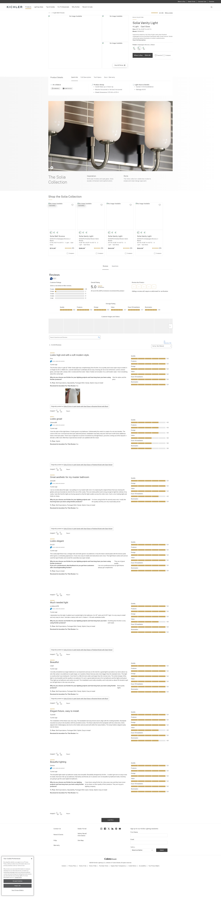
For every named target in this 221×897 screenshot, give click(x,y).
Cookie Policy (18, 877)
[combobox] (211, 7)
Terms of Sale (93, 866)
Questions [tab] (115, 266)
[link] (101, 287)
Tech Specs (97, 77)
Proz (51, 358)
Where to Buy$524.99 (142, 55)
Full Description (86, 77)
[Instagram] (101, 829)
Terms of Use (82, 866)
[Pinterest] (116, 829)
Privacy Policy (72, 866)
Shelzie (52, 765)
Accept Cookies (17, 881)
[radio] (134, 48)
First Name (134, 832)
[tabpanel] (110, 547)
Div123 (52, 544)
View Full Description (139, 40)
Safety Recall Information (82, 834)
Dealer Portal (82, 829)
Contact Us (57, 829)
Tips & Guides (50, 7)
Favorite (159, 55)
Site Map (81, 840)
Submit (162, 850)
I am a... (132, 847)
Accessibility (142, 866)
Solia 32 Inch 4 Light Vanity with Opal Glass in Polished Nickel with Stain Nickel (88, 464)
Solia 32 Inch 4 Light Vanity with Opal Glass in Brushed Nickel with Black (86, 406)
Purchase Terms (103, 866)
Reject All (18, 885)
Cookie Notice (132, 866)
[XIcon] (109, 829)
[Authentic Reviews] (53, 278)
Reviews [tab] (105, 266)
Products (28, 7)
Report (68, 411)
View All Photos (120, 66)
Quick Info (74, 77)
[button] (133, 286)
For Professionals (63, 7)
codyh (52, 666)
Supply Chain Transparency (118, 866)
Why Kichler (76, 7)
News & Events (58, 834)
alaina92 (52, 481)
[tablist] (110, 266)
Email (132, 839)
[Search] (211, 7)
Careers (64, 866)
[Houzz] (112, 829)
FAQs (55, 840)
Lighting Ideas (38, 7)
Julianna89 (53, 422)
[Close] (31, 859)
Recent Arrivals (87, 7)
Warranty (57, 845)
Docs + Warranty (109, 77)
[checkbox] (134, 48)
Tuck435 (52, 714)
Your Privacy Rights (153, 866)
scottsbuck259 (54, 606)
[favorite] (72, 205)
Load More (111, 820)
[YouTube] (120, 829)
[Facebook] (105, 829)
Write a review (169, 12)
